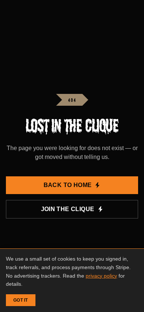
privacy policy (101, 276)
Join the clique (68, 209)
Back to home (68, 185)
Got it (20, 300)
